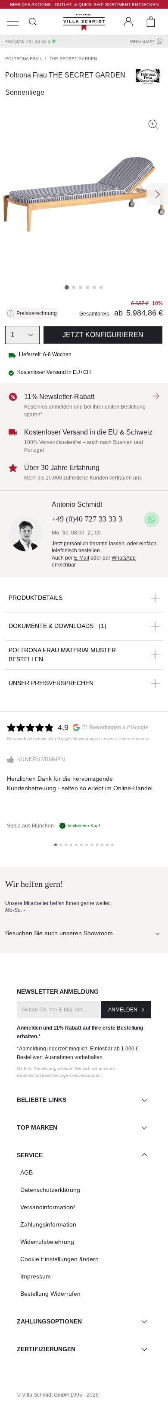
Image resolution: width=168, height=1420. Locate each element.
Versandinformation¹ (47, 1207)
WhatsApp (142, 41)
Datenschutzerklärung (50, 1189)
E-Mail (81, 558)
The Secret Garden (73, 58)
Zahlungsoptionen (49, 1321)
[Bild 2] (73, 287)
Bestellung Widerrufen (50, 1293)
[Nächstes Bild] (157, 194)
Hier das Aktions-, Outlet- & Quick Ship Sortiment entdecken (84, 4)
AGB (26, 1172)
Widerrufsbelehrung (47, 1241)
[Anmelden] (128, 22)
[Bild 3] (80, 287)
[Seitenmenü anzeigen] (13, 22)
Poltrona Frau (23, 58)
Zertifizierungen (46, 1349)
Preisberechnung (36, 313)
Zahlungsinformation (48, 1224)
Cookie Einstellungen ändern (59, 1259)
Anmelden (122, 1010)
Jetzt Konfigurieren (102, 334)
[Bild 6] (101, 287)
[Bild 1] (66, 287)
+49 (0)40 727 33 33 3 (27, 41)
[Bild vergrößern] (153, 124)
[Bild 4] (87, 287)
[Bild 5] (94, 287)
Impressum (35, 1276)
